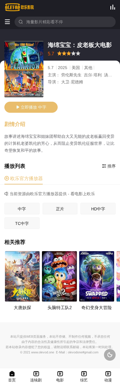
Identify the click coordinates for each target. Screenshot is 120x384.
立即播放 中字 (31, 107)
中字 (22, 209)
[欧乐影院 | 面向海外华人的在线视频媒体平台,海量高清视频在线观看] (19, 7)
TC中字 (22, 223)
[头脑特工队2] (59, 276)
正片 (60, 209)
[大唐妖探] (22, 276)
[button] (17, 124)
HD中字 (98, 209)
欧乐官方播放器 (23, 178)
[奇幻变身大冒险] (96, 276)
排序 (109, 166)
